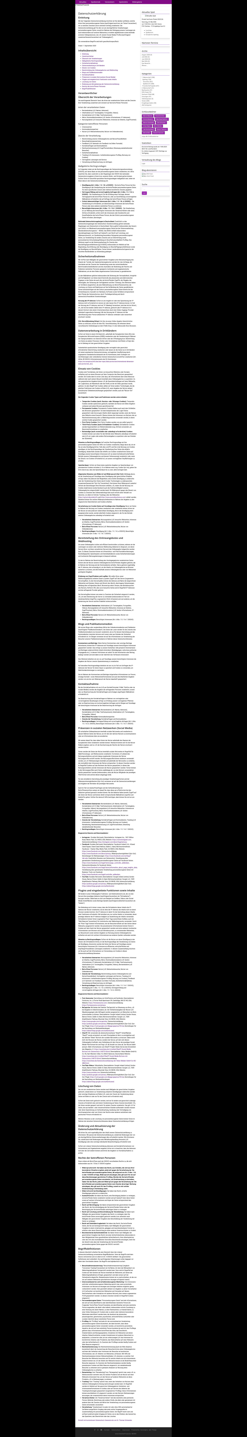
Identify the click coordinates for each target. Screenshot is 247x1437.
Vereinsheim (109, 2)
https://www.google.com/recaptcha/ (94, 1021)
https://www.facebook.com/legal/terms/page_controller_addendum (105, 863)
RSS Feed (149, 174)
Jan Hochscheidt (148, 129)
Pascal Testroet (158, 132)
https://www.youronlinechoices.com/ (113, 497)
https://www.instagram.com (121, 840)
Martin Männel (147, 116)
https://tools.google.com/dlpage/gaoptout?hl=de (107, 1026)
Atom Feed (150, 176)
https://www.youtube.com (91, 1072)
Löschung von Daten (89, 82)
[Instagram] (98, 1430)
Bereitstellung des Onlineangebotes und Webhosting (100, 70)
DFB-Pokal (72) (146, 92)
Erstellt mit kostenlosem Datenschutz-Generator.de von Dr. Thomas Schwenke (105, 1420)
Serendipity (144, 1430)
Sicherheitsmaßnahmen (90, 63)
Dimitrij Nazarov (148, 119)
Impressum (126, 1430)
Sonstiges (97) (146, 96)
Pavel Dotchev (160, 116)
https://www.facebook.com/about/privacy (96, 854)
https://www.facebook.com (91, 851)
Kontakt (107, 1430)
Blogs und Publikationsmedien (92, 72)
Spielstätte (123, 2)
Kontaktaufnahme (88, 75)
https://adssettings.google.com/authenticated (98, 886)
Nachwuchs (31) (147, 90)
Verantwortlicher (87, 56)
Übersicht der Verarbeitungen (92, 59)
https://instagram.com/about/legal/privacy (112, 842)
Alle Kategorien (146, 105)
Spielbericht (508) (148, 84)
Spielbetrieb (95, 2)
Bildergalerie (137, 2)
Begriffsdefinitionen (89, 89)
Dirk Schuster (161, 122)
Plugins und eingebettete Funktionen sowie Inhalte (99, 79)
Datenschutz (116, 1430)
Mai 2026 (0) (146, 61)
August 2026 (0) (147, 55)
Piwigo (154, 1430)
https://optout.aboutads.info (88, 497)
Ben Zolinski (158, 126)
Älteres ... (145, 65)
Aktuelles (82, 2)
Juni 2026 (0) (146, 59)
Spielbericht (149, 32)
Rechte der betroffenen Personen (93, 86)
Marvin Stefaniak (148, 122)
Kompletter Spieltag (152, 35)
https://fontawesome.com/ (97, 1003)
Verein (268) (145, 101)
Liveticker (149, 30)
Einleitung (85, 54)
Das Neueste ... (146, 63)
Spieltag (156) (146, 79)
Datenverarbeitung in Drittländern (93, 65)
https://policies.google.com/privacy (94, 884)
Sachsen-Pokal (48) (148, 94)
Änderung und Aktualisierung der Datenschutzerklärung (100, 84)
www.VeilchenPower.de (123, 1434)
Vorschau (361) (148, 81)
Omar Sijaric (147, 126)
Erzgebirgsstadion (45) (149, 103)
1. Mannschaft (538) (148, 77)
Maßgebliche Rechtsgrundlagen (93, 61)
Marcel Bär (146, 132)
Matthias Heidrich (161, 119)
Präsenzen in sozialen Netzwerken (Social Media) (98, 77)
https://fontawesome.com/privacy (94, 1005)
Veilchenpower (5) (147, 99)
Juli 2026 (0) (146, 57)
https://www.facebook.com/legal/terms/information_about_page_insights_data (109, 867)
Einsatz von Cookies (89, 68)
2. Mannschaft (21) (148, 88)
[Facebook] (94, 1430)
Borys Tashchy (161, 129)
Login (143, 163)
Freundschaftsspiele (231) (150, 86)
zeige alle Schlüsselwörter (150, 136)
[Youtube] (101, 1430)
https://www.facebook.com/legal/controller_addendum (101, 874)
